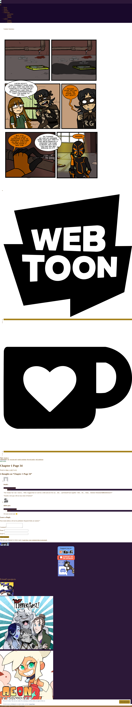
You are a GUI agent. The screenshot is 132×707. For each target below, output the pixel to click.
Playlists (9, 22)
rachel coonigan (21, 459)
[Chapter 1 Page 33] (2, 461)
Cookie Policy (32, 704)
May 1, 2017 (9, 470)
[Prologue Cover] (0, 461)
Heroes (9, 15)
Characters (7, 12)
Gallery (6, 19)
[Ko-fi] (68, 451)
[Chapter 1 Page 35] (4, 461)
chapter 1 (6, 458)
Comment (3, 527)
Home (5, 7)
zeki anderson (39, 459)
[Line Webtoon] (68, 319)
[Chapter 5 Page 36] (5, 461)
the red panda (31, 459)
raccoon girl (13, 459)
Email (1, 533)
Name (1, 530)
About (5, 9)
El (16, 470)
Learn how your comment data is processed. (34, 540)
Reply (9, 489)
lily (8, 459)
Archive (6, 10)
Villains (9, 17)
